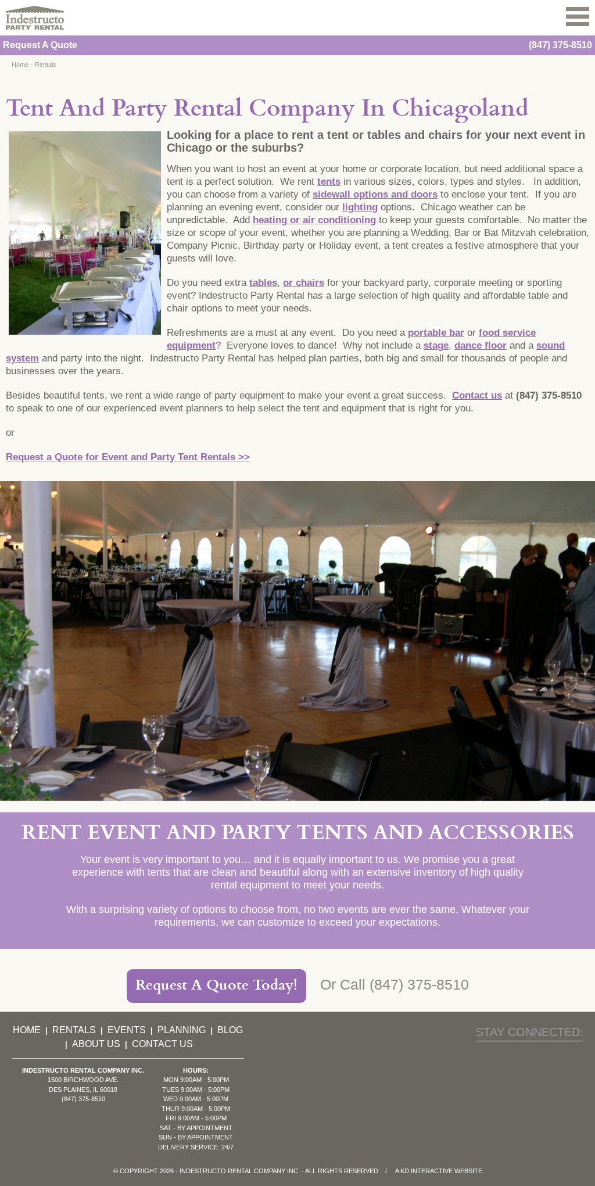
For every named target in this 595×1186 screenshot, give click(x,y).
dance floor (480, 345)
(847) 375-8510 (560, 45)
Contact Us (162, 1044)
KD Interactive (426, 1170)
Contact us (477, 395)
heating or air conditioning (314, 219)
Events (126, 1030)
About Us (96, 1044)
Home (20, 64)
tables (263, 282)
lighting (360, 207)
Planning (181, 1030)
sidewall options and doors (375, 194)
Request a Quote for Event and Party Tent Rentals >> (128, 457)
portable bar (436, 332)
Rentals (45, 64)
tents (328, 181)
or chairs (303, 282)
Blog (230, 1030)
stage (436, 345)
